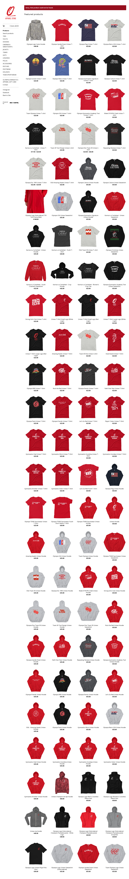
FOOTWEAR (6, 69)
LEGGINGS (6, 58)
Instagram (6, 90)
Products (6, 31)
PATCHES (6, 66)
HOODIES (6, 42)
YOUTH (5, 39)
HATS (4, 55)
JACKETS (5, 50)
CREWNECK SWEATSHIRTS (7, 46)
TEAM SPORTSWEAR (9, 75)
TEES (4, 36)
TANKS (5, 52)
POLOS (5, 61)
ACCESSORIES (7, 64)
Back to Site (7, 95)
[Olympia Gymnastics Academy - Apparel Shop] (11, 13)
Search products (8, 33)
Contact (5, 85)
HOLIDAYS (6, 72)
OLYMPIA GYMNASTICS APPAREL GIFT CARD (10, 81)
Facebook (6, 92)
